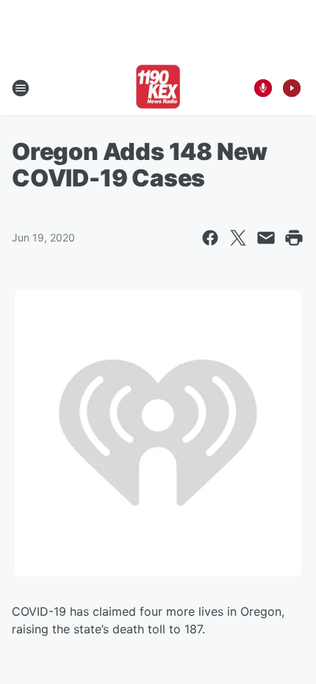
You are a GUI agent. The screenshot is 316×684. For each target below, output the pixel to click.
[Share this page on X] (238, 238)
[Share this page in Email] (266, 238)
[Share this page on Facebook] (210, 238)
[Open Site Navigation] (20, 88)
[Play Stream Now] (292, 88)
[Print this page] (294, 238)
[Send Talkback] (263, 88)
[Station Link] (158, 88)
